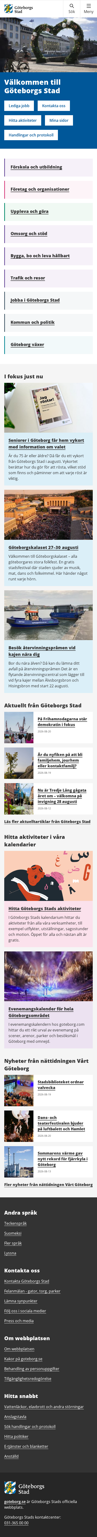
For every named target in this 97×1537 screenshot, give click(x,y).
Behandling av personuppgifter (31, 1368)
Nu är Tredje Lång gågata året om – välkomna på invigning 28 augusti (62, 796)
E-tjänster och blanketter (26, 1446)
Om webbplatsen (19, 1348)
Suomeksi (12, 1233)
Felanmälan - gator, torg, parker (32, 1291)
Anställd (11, 1456)
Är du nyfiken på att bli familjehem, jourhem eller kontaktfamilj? (60, 760)
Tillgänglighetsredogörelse (27, 1378)
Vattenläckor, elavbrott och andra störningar (44, 1406)
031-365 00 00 (16, 1522)
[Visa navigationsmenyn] (88, 8)
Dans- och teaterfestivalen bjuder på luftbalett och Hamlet (61, 1123)
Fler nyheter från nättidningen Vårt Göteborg (48, 1184)
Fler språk (13, 1243)
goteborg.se (15, 1501)
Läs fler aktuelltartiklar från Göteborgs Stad (47, 821)
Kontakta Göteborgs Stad (26, 1281)
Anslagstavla (15, 1416)
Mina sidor (59, 120)
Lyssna (10, 1253)
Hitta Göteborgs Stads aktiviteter (44, 908)
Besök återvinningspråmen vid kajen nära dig (42, 651)
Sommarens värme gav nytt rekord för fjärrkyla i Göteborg (63, 1159)
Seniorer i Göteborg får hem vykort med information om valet (46, 443)
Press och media (19, 1320)
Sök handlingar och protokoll (30, 1426)
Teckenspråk (15, 1223)
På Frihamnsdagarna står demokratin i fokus (62, 721)
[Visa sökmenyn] (71, 8)
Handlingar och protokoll (31, 135)
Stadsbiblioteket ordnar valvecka (61, 1084)
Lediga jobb (19, 105)
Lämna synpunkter (20, 1301)
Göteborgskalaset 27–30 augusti (43, 547)
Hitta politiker (16, 1436)
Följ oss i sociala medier (25, 1310)
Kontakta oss (53, 105)
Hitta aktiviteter (23, 120)
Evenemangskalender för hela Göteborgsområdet (40, 1012)
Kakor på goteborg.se (23, 1358)
